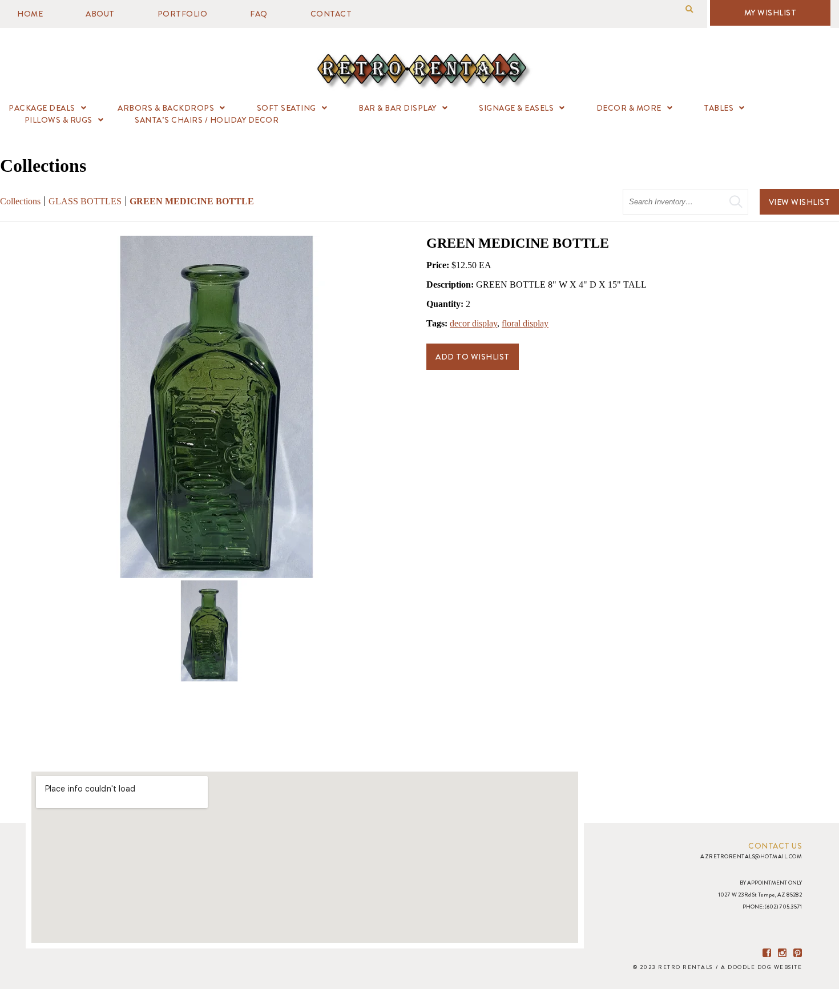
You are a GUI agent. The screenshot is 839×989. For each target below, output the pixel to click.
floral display (525, 323)
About (100, 13)
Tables (718, 108)
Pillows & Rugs (58, 120)
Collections (20, 201)
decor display (473, 323)
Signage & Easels (516, 108)
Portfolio (183, 13)
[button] (689, 9)
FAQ (259, 13)
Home (30, 13)
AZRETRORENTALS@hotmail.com (751, 856)
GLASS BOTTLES (85, 201)
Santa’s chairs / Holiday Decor (207, 120)
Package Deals (42, 108)
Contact (331, 13)
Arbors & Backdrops (166, 108)
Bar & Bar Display (397, 108)
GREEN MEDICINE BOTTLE (192, 201)
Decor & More (628, 108)
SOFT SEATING (286, 108)
